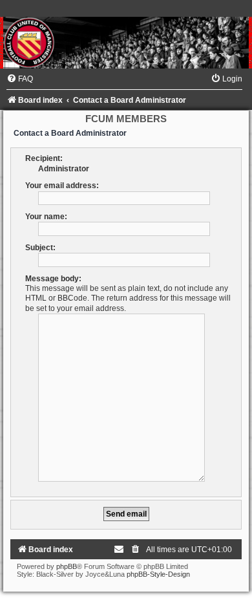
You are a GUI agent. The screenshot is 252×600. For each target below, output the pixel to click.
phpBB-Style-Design (158, 574)
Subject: (40, 247)
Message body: (53, 278)
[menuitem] (19, 78)
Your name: (46, 216)
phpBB (66, 566)
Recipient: (44, 158)
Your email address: (62, 185)
